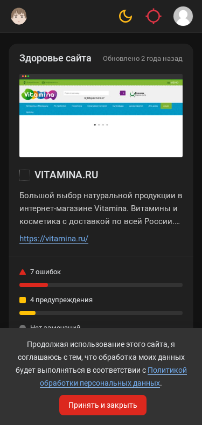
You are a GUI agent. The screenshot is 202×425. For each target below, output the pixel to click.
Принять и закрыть (102, 405)
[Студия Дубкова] (19, 16)
